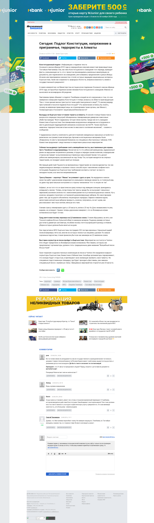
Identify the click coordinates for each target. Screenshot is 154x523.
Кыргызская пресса (88, 495)
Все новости (32, 33)
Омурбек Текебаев (75, 285)
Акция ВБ (97, 33)
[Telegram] (102, 27)
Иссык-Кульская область (72, 281)
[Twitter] (94, 27)
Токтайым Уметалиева (93, 285)
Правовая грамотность (104, 497)
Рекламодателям (121, 22)
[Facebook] (90, 27)
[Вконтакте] (87, 27)
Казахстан (87, 281)
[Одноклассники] (92, 27)
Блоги (83, 497)
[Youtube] (97, 27)
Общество (61, 33)
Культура (70, 33)
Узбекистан (45, 285)
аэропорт (47, 281)
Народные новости (87, 493)
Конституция (99, 281)
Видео (84, 501)
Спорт (77, 33)
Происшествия (87, 33)
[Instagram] (99, 27)
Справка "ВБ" (101, 499)
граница (57, 281)
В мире (68, 507)
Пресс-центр (117, 495)
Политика (42, 33)
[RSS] (85, 27)
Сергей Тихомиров (53, 417)
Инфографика (86, 503)
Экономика (52, 33)
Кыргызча (31, 22)
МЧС (64, 285)
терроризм (56, 285)
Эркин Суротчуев (62, 53)
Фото (83, 499)
